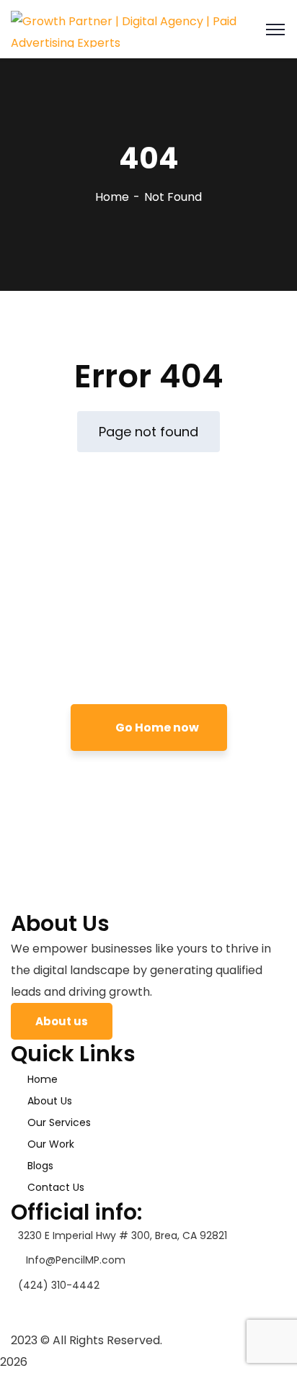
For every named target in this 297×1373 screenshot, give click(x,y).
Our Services (59, 1122)
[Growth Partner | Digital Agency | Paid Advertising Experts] (148, 28)
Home (112, 197)
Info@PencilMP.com (75, 1260)
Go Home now (156, 727)
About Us (49, 1101)
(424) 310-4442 (58, 1285)
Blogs (40, 1165)
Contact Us (55, 1187)
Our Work (50, 1144)
